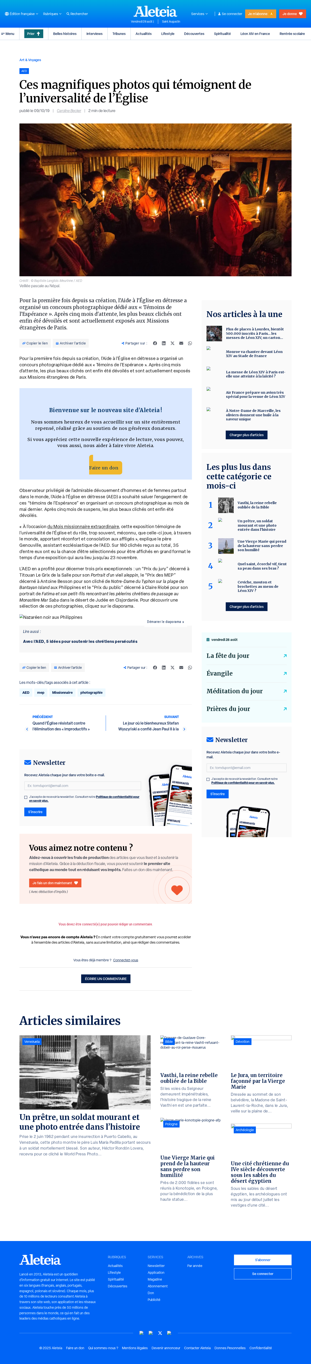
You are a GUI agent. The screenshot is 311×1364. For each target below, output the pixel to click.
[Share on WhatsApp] (190, 343)
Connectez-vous (125, 960)
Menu (10, 33)
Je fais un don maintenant (52, 883)
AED (25, 692)
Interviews (94, 33)
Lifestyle (167, 33)
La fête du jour (228, 656)
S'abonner (262, 1260)
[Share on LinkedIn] (164, 343)
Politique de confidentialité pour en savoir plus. (243, 783)
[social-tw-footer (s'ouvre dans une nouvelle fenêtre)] (160, 1333)
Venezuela (32, 1041)
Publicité (154, 1300)
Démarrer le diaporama (164, 622)
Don (151, 1293)
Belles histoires (65, 33)
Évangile (220, 673)
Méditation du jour (235, 691)
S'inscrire (35, 811)
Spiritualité (222, 33)
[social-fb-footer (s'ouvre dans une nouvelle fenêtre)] (151, 1333)
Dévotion (243, 1041)
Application (156, 1272)
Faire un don (103, 468)
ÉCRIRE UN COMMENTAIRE (106, 978)
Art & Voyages (30, 59)
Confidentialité (261, 1348)
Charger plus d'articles (247, 435)
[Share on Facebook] (155, 343)
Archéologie (245, 1130)
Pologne (171, 1124)
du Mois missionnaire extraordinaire (83, 526)
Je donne (290, 13)
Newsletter (156, 1266)
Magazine (155, 1279)
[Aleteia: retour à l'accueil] (155, 11)
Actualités (144, 33)
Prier (31, 33)
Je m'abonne (258, 13)
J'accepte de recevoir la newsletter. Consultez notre (84, 799)
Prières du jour (228, 709)
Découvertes (194, 33)
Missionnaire (62, 692)
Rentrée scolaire (292, 33)
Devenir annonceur (166, 1348)
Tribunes (119, 33)
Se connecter (232, 14)
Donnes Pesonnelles (230, 1348)
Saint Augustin (171, 22)
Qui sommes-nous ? (103, 1348)
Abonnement (158, 1286)
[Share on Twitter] (172, 343)
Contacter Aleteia (197, 1348)
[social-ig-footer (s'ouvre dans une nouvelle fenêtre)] (169, 1333)
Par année (194, 1266)
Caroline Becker (69, 110)
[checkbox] (25, 797)
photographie (91, 692)
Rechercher (79, 14)
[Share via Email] (181, 343)
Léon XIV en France (255, 33)
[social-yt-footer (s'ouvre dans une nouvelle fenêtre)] (141, 1333)
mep (40, 692)
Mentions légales (135, 1348)
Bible (169, 1041)
